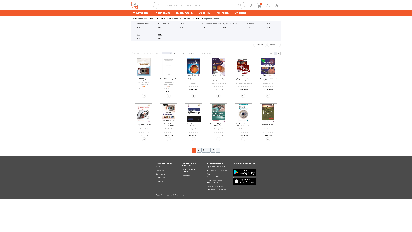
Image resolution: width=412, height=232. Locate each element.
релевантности (153, 53)
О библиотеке (162, 178)
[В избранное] (144, 96)
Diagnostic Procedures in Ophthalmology (268, 79)
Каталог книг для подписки (143, 19)
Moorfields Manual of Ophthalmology (243, 124)
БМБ (160, 34)
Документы (161, 174)
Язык (182, 24)
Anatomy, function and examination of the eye (168, 79)
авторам (183, 53)
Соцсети (159, 181)
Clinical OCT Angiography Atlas (218, 79)
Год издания (250, 24)
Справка (240, 13)
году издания (193, 53)
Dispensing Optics (144, 124)
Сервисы (205, 13)
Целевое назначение (232, 24)
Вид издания (163, 24)
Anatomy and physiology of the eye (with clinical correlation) (144, 79)
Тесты (269, 24)
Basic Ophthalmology (194, 79)
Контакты (222, 13)
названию (167, 53)
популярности (207, 53)
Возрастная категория (211, 24)
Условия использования (217, 170)
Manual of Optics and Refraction (218, 124)
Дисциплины (184, 13)
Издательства (143, 24)
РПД (138, 34)
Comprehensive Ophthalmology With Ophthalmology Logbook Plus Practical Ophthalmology (243, 79)
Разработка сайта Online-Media (170, 195)
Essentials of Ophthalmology (169, 124)
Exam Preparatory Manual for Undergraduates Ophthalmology (194, 124)
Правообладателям (216, 167)
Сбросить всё (274, 44)
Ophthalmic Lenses (268, 124)
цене (176, 53)
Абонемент (186, 175)
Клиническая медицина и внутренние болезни (180, 19)
